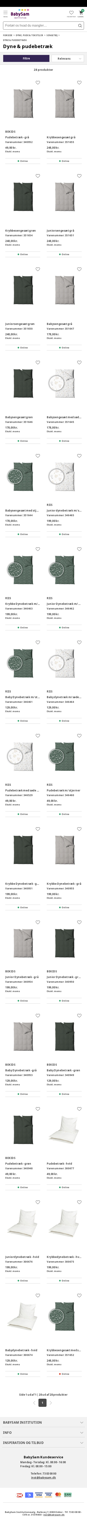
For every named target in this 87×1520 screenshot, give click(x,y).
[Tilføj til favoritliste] (37, 82)
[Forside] (20, 13)
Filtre (26, 58)
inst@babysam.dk (43, 1477)
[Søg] (80, 25)
